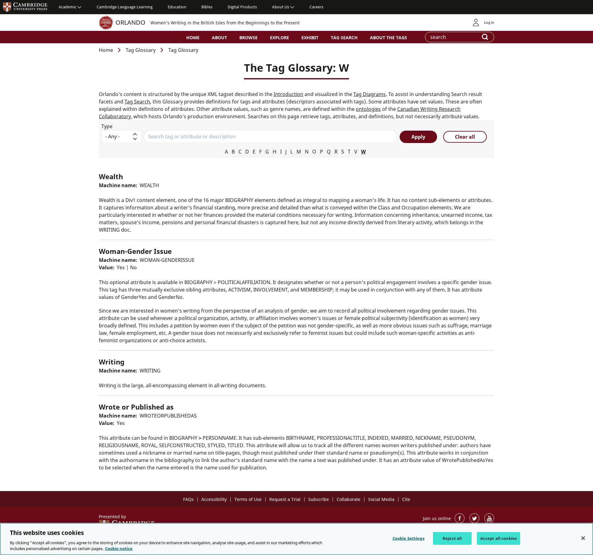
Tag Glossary (141, 50)
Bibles (206, 7)
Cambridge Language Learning (125, 7)
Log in (489, 22)
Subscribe (318, 499)
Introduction (288, 94)
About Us (280, 7)
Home (193, 37)
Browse (248, 37)
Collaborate (348, 499)
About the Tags (388, 37)
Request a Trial (285, 499)
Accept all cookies (498, 538)
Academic (67, 7)
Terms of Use (248, 499)
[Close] (583, 538)
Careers (316, 7)
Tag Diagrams (369, 94)
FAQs (188, 499)
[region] (296, 539)
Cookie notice (118, 548)
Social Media (381, 499)
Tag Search (344, 37)
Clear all (465, 136)
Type (106, 126)
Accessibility (214, 499)
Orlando (130, 22)
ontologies (368, 109)
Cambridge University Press (25, 6)
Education (177, 7)
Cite (406, 499)
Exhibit (309, 37)
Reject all (452, 538)
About (219, 37)
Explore (279, 37)
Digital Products (242, 7)
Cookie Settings (408, 538)
